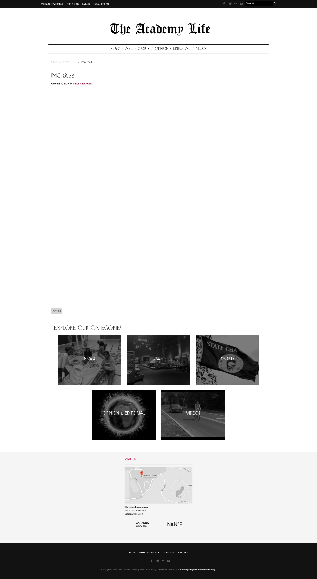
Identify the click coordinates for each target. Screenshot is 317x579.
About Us (73, 4)
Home (132, 552)
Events (86, 4)
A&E (129, 48)
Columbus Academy (62, 62)
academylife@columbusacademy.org (197, 569)
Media (201, 48)
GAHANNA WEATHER (158, 526)
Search (275, 3)
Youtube (241, 4)
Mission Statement (52, 4)
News (115, 48)
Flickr (236, 4)
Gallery (183, 552)
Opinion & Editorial (172, 48)
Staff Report (83, 83)
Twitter (230, 4)
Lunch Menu (101, 4)
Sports (143, 48)
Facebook (225, 4)
